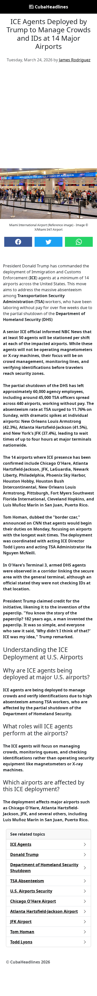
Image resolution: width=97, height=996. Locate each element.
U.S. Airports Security (31, 891)
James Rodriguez (75, 60)
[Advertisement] (48, 117)
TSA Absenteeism (27, 881)
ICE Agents (20, 844)
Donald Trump (24, 854)
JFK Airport (21, 921)
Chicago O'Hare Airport (33, 901)
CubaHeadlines (51, 7)
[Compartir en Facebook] (18, 242)
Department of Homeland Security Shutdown (44, 867)
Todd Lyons (21, 942)
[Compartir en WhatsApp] (79, 242)
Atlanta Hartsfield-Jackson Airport (44, 911)
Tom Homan (22, 931)
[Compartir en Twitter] (48, 242)
